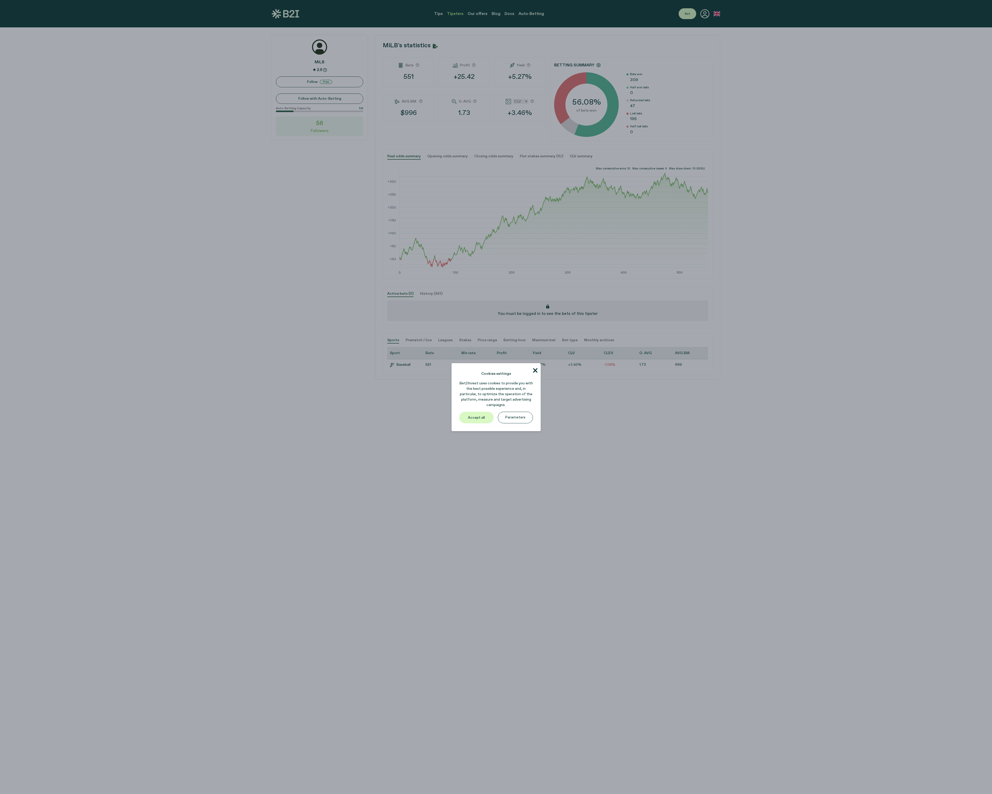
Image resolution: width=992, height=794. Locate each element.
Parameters (515, 417)
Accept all (476, 417)
